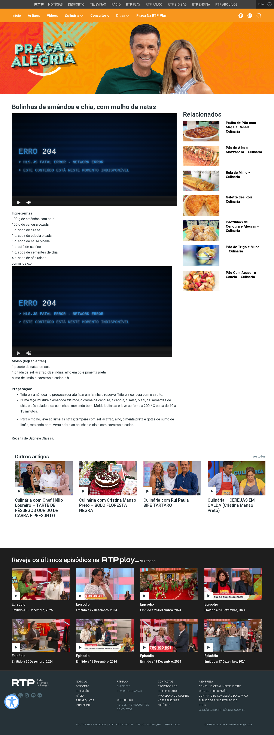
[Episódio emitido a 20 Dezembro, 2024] (105, 635)
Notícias (55, 4)
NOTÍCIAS (82, 681)
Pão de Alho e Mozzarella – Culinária (244, 150)
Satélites (164, 705)
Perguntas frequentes (133, 704)
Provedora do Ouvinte (173, 695)
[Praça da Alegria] (44, 59)
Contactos (124, 709)
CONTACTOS (165, 681)
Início (16, 16)
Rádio (116, 4)
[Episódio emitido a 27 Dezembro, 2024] (169, 584)
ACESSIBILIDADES (168, 700)
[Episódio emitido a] (41, 584)
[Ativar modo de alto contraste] (11, 701)
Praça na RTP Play (151, 16)
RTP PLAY (122, 681)
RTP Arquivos (226, 4)
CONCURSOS (125, 700)
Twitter (20, 695)
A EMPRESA (206, 681)
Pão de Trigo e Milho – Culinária (242, 249)
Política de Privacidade (91, 724)
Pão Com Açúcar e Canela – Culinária (241, 275)
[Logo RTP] (30, 683)
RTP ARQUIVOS (85, 700)
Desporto (76, 4)
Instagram (27, 695)
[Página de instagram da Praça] (249, 15)
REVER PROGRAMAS (129, 691)
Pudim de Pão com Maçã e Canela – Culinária (241, 127)
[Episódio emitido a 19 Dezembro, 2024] (169, 635)
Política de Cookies (121, 724)
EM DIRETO (123, 686)
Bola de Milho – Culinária (238, 175)
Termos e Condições (149, 724)
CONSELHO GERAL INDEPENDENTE (220, 686)
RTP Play (133, 4)
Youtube (33, 695)
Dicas (120, 16)
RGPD (202, 705)
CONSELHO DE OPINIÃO (213, 691)
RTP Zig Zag (177, 4)
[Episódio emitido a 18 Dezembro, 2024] (233, 635)
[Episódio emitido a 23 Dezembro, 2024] (41, 635)
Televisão (98, 4)
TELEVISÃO (82, 691)
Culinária (72, 16)
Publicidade (172, 724)
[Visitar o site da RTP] (39, 4)
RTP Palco (154, 4)
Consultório (99, 16)
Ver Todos (147, 561)
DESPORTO (82, 686)
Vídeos (52, 16)
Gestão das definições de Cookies (222, 709)
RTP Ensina (201, 4)
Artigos (33, 16)
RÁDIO (80, 695)
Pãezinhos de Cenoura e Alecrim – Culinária (242, 226)
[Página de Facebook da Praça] (240, 15)
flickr (39, 695)
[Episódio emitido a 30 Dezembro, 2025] (105, 584)
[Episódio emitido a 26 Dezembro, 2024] (233, 584)
